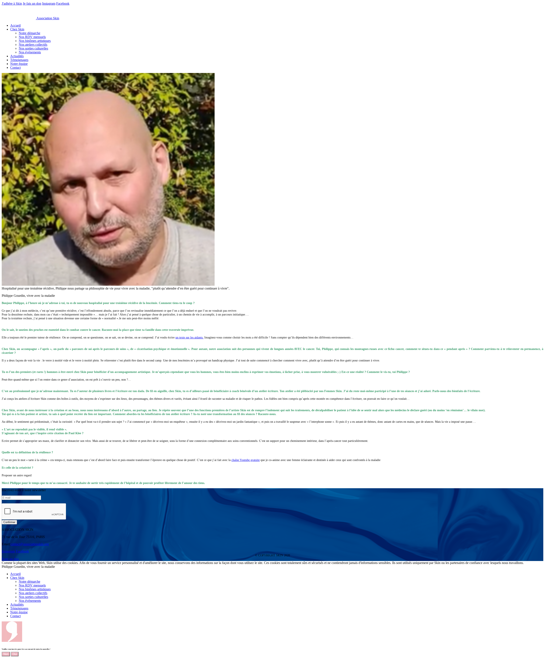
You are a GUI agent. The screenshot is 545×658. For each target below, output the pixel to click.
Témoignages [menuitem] (19, 60)
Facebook (62, 3)
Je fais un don (32, 3)
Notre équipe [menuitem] (19, 64)
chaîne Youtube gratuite (245, 460)
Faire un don (10, 559)
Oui (15, 654)
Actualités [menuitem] (17, 56)
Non (5, 654)
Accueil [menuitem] (15, 25)
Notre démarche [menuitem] (29, 33)
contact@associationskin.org (29, 544)
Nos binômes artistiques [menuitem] (35, 41)
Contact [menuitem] (15, 67)
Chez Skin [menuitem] (17, 29)
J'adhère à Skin (12, 3)
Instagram (48, 3)
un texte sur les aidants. (189, 337)
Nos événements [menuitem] (30, 52)
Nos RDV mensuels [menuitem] (32, 37)
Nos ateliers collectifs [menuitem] (33, 44)
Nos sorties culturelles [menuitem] (33, 48)
